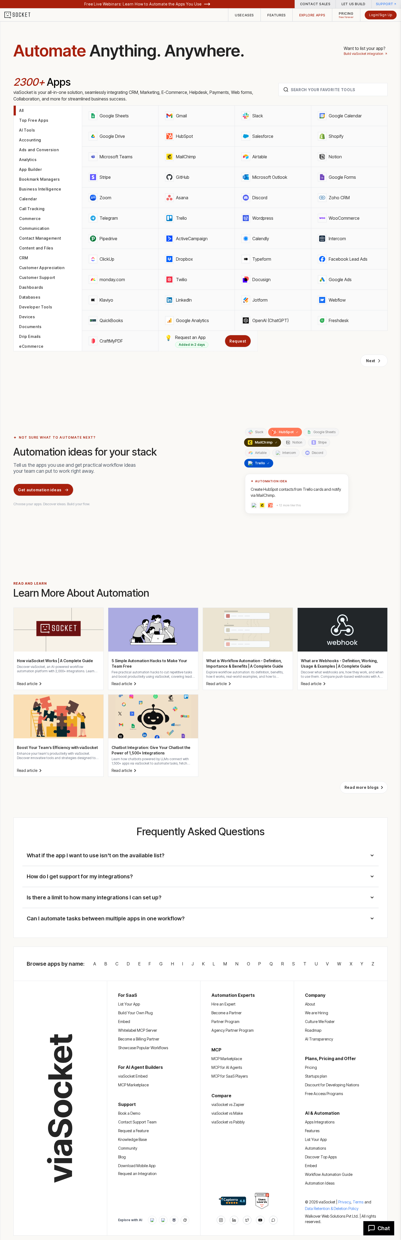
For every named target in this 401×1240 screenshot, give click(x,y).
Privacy (345, 1202)
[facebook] (234, 1220)
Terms (358, 1202)
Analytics (28, 159)
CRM (23, 257)
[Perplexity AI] (174, 1220)
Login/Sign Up (380, 15)
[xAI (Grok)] (185, 1220)
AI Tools (27, 130)
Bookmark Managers (39, 179)
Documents (30, 326)
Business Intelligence (40, 189)
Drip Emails (30, 336)
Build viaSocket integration (363, 54)
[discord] (273, 1220)
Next (370, 360)
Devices (27, 316)
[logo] (20, 15)
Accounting (30, 140)
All (21, 110)
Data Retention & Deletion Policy (331, 1208)
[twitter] (247, 1220)
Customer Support (37, 277)
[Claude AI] (163, 1220)
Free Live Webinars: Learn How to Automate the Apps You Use (143, 4)
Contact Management (40, 238)
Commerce (30, 218)
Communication (34, 228)
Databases (29, 297)
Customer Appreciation (42, 267)
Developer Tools (35, 307)
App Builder (30, 169)
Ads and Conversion (39, 149)
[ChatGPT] (152, 1220)
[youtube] (260, 1220)
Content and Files (36, 248)
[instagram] (221, 1220)
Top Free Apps (34, 120)
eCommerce (31, 346)
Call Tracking (32, 208)
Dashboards (31, 287)
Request (237, 341)
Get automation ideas (40, 489)
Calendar (28, 199)
